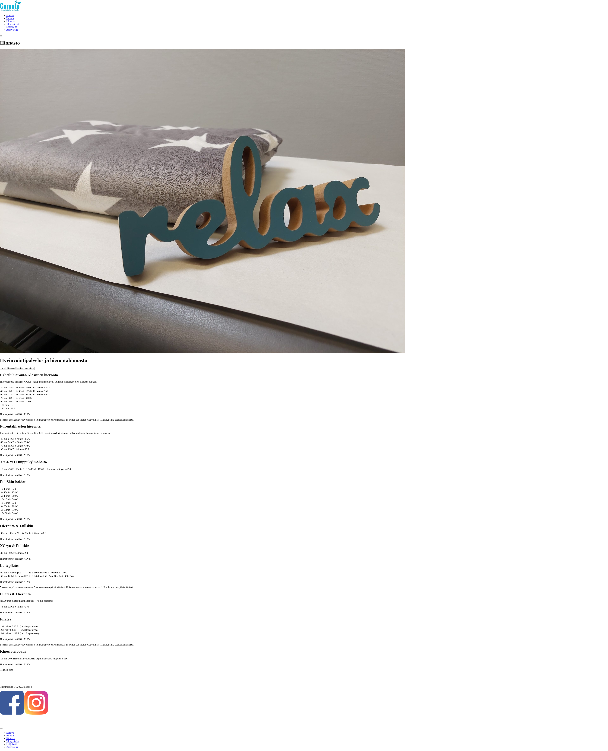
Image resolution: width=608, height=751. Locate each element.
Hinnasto (10, 21)
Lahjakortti (11, 27)
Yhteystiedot (12, 24)
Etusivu (10, 15)
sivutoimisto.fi (7, 722)
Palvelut (10, 18)
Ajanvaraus (12, 29)
